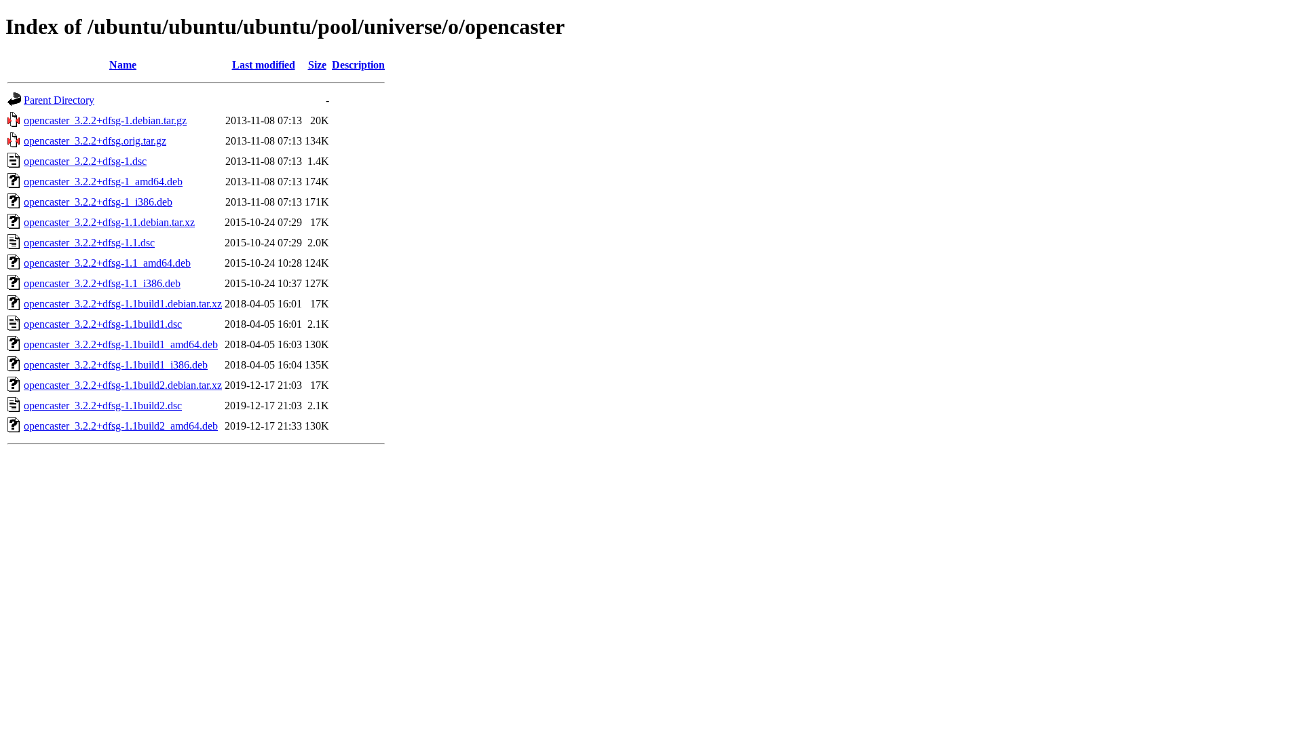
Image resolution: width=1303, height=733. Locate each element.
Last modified (263, 65)
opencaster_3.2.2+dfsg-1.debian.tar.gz (105, 120)
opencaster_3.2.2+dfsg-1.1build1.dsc (103, 324)
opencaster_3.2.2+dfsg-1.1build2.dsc (103, 405)
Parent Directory (59, 100)
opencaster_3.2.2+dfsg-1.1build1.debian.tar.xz (123, 303)
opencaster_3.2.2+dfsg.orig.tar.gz (95, 141)
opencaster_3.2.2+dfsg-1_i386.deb (98, 202)
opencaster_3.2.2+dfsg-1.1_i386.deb (102, 283)
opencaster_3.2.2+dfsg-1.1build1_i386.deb (116, 365)
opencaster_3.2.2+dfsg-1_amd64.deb (103, 181)
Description (358, 65)
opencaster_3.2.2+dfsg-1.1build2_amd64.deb (121, 426)
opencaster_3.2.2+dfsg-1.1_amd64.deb (107, 263)
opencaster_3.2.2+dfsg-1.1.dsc (89, 242)
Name (122, 65)
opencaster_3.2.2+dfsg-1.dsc (85, 161)
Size (317, 65)
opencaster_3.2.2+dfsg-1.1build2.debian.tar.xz (123, 385)
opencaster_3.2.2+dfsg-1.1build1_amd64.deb (121, 344)
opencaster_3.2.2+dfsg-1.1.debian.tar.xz (109, 222)
